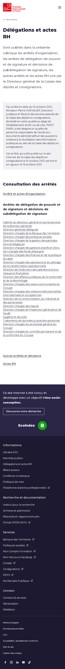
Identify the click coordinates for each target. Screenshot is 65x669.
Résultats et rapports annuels (21, 516)
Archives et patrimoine (16, 510)
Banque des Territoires (17, 539)
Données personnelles (13, 629)
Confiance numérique (16, 476)
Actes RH (9, 363)
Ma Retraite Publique (16, 580)
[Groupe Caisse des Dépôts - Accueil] (14, 7)
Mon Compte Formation (17, 551)
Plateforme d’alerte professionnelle (24, 487)
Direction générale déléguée (20, 229)
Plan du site (8, 647)
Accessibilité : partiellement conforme (20, 641)
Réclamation (10, 603)
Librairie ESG (10, 452)
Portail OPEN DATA (15, 522)
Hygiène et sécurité (15, 317)
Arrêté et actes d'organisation (24, 194)
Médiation (9, 609)
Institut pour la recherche (19, 504)
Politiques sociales (14, 545)
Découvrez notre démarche (23, 411)
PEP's (6, 575)
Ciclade (7, 563)
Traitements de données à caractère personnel (31, 320)
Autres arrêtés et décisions (22, 356)
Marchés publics (13, 458)
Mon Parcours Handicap (17, 557)
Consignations (11, 569)
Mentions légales (11, 623)
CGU (5, 635)
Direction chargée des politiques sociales (27, 236)
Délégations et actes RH (17, 464)
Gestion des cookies (12, 653)
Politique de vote (13, 481)
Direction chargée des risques (21, 306)
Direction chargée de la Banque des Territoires (31, 233)
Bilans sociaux (11, 470)
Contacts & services (14, 597)
